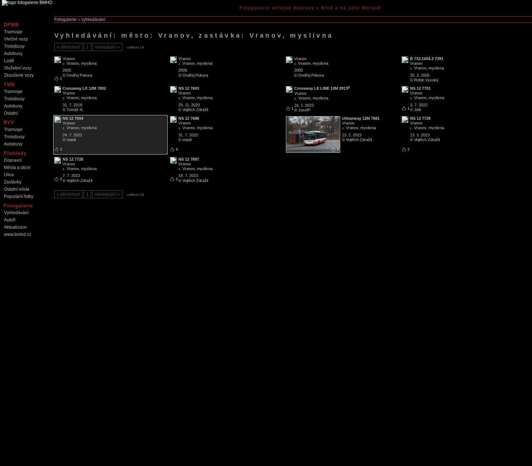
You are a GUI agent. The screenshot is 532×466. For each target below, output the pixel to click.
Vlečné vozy (16, 39)
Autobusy (13, 53)
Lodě (9, 60)
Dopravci (13, 160)
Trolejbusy (14, 46)
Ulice (9, 174)
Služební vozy (17, 68)
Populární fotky (18, 196)
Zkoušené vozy (19, 75)
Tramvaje (13, 31)
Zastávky (12, 182)
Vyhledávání (16, 212)
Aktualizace (15, 227)
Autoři (10, 220)
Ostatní (11, 113)
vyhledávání (93, 19)
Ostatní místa (16, 189)
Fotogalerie (65, 19)
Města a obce (17, 167)
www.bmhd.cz (17, 234)
